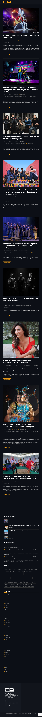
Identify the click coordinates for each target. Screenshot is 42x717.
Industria (6, 641)
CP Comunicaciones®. (20, 713)
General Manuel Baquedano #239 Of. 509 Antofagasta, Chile (11, 696)
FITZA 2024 (33, 575)
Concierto (33, 40)
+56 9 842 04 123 (9, 697)
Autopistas (7, 596)
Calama (35, 569)
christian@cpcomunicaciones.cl (10, 694)
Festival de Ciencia (34, 573)
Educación (7, 624)
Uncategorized (8, 673)
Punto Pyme (7, 665)
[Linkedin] (6, 703)
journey (18, 96)
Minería (17, 578)
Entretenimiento (8, 631)
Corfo (6, 573)
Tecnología (33, 584)
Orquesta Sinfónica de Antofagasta (9, 432)
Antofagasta (28, 40)
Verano (6, 675)
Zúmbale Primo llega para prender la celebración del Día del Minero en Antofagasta (23, 530)
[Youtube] (10, 705)
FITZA (18, 575)
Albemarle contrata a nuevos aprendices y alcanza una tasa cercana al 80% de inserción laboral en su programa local (24, 536)
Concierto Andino (15, 431)
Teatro (14, 584)
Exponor (6, 635)
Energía (6, 628)
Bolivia (28, 569)
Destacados (22, 196)
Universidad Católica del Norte (16, 586)
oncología (7, 580)
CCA (20, 365)
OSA (30, 365)
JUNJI (6, 646)
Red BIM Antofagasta (9, 582)
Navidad (32, 481)
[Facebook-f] (17, 703)
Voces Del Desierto (32, 199)
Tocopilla (7, 586)
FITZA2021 (22, 575)
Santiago (26, 582)
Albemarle (7, 594)
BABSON (6, 599)
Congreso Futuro (32, 571)
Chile (11, 571)
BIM (25, 569)
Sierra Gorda (31, 582)
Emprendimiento (16, 573)
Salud (6, 669)
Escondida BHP (35, 431)
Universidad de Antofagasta (28, 586)
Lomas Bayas (7, 578)
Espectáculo (14, 96)
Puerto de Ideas (13, 580)
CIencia (14, 571)
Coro (13, 252)
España (21, 573)
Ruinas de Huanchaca (24, 96)
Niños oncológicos (28, 578)
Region (6, 667)
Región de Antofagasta (18, 582)
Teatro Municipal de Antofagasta (25, 305)
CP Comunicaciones (7, 40)
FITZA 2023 (28, 575)
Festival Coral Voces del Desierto (23, 199)
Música (16, 143)
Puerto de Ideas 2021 (22, 580)
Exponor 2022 (7, 637)
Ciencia (6, 607)
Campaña (7, 571)
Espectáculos (21, 40)
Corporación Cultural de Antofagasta (25, 431)
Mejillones (13, 578)
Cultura (9, 573)
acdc (4, 143)
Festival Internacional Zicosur (10, 575)
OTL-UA (6, 656)
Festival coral (14, 199)
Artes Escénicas (20, 569)
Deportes (7, 620)
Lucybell (17, 305)
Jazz (6, 643)
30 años (5, 305)
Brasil (32, 569)
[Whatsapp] (10, 703)
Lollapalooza (7, 648)
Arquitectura (13, 569)
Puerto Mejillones (30, 580)
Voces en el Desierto (26, 252)
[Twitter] (6, 705)
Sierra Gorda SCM (8, 584)
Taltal (6, 671)
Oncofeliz (35, 578)
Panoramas (7, 658)
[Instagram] (13, 703)
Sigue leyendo (6, 54)
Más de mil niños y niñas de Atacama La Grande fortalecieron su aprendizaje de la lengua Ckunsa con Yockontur (24, 520)
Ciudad (6, 609)
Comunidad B (20, 571)
